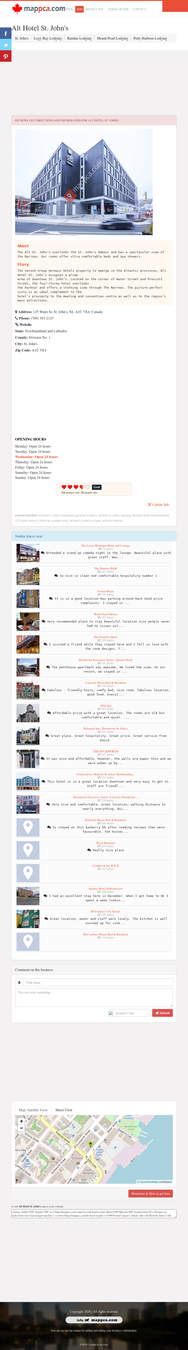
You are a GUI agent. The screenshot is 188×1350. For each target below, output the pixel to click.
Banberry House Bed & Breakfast (105, 820)
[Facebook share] (5, 33)
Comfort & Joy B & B (105, 866)
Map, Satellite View (33, 1109)
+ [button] (21, 1121)
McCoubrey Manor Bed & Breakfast (105, 934)
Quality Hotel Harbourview (105, 888)
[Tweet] (5, 44)
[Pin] (5, 56)
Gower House (105, 591)
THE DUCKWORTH (105, 751)
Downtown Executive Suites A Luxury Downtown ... (105, 797)
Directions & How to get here (150, 1193)
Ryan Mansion (106, 843)
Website (25, 324)
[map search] (38, 8)
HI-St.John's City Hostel (105, 911)
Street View (64, 1109)
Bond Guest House (105, 614)
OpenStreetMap (149, 1182)
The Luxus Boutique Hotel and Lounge (105, 545)
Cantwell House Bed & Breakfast (105, 683)
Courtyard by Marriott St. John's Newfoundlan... (105, 774)
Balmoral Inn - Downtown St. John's (105, 728)
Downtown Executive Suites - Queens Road (106, 660)
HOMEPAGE (65, 9)
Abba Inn (105, 705)
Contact (139, 9)
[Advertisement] (94, 83)
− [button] (21, 1128)
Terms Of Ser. (118, 9)
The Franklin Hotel (105, 637)
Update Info (160, 504)
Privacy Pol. (95, 9)
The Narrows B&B (105, 568)
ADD (79, 9)
